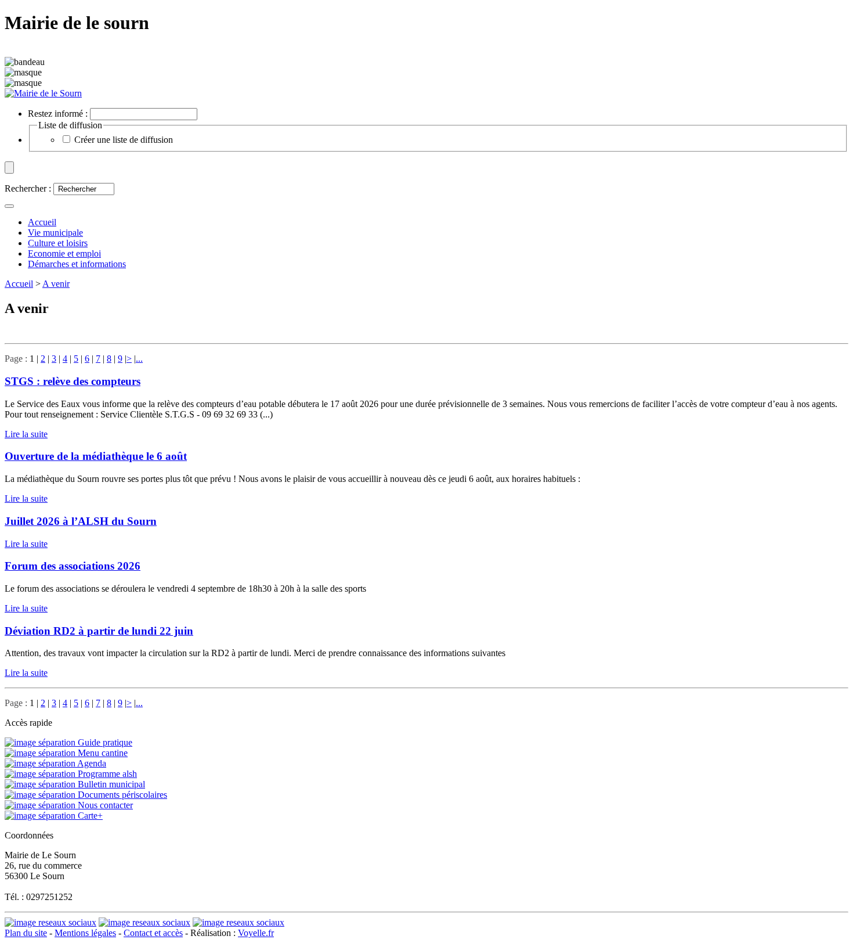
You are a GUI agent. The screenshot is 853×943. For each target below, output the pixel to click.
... (139, 358)
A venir (56, 284)
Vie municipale (55, 232)
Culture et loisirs (58, 243)
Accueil (19, 284)
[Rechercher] (9, 206)
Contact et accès (153, 933)
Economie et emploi (64, 253)
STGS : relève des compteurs (72, 381)
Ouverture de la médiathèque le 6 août (96, 456)
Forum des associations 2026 (72, 566)
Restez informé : (58, 113)
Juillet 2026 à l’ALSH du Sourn (81, 521)
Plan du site (26, 933)
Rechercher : (28, 188)
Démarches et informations (77, 264)
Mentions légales (85, 933)
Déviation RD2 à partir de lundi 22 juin (99, 631)
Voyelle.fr (256, 933)
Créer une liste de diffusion (123, 140)
